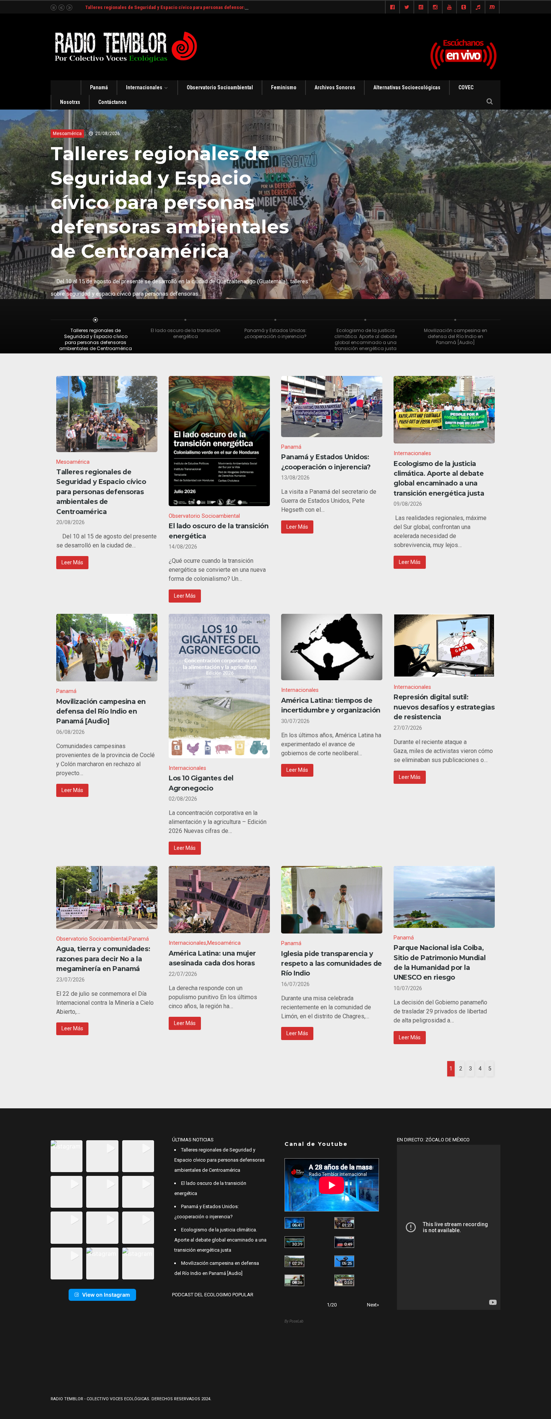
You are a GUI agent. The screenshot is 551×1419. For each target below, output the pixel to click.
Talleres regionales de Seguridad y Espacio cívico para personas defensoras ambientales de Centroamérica (199, 7)
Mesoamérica (73, 462)
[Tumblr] (463, 7)
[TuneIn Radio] (477, 7)
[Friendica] (420, 7)
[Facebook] (392, 7)
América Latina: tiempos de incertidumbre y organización (330, 705)
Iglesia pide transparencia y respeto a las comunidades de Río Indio (331, 963)
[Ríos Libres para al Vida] (294, 1242)
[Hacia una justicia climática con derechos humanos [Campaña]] (344, 1242)
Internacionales (144, 87)
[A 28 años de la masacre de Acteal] (294, 1223)
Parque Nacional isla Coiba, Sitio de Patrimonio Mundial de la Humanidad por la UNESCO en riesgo (439, 962)
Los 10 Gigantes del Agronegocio (201, 783)
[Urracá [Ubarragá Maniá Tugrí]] (344, 1261)
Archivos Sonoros (334, 87)
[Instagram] (435, 7)
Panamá (99, 87)
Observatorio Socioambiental (220, 87)
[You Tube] (449, 7)
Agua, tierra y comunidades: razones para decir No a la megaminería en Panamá (103, 959)
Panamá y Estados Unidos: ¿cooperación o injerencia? (326, 461)
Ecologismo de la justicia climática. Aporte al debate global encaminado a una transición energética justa (439, 478)
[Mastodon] (492, 7)
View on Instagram (106, 1294)
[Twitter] (406, 7)
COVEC (465, 87)
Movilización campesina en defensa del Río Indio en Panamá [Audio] (101, 711)
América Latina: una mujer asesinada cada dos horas (212, 958)
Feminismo (283, 87)
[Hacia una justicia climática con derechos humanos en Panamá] (294, 1261)
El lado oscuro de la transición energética (157, 165)
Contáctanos (112, 102)
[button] (66, 1156)
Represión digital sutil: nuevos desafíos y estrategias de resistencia (444, 707)
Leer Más (72, 562)
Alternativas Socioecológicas (406, 87)
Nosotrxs (70, 102)
